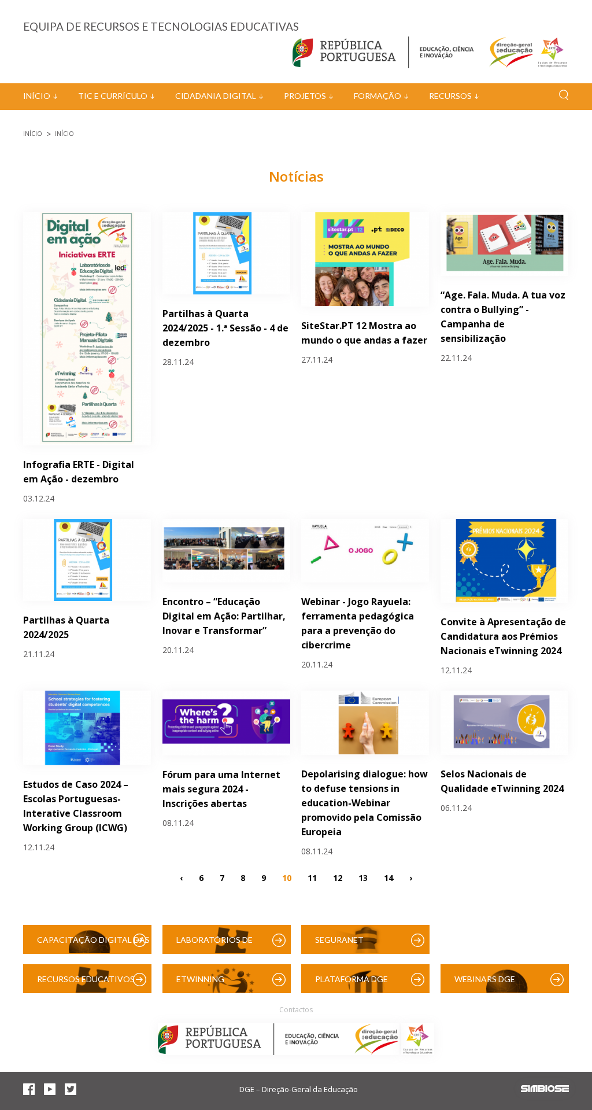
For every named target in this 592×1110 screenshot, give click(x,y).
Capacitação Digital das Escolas (93, 944)
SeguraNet (339, 940)
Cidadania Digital (215, 96)
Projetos (305, 96)
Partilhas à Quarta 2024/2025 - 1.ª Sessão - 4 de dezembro (225, 328)
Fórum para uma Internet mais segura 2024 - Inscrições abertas (221, 789)
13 (363, 877)
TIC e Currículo (112, 96)
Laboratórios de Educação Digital (216, 944)
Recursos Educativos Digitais (86, 983)
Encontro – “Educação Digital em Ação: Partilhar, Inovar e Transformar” (224, 616)
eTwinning (200, 979)
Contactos (296, 1010)
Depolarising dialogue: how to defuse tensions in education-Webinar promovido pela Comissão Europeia (364, 803)
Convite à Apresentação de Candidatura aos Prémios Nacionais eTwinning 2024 (503, 636)
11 (312, 877)
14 (388, 877)
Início (36, 96)
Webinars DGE (484, 979)
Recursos (450, 96)
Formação (377, 96)
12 (337, 877)
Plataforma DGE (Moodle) (351, 983)
